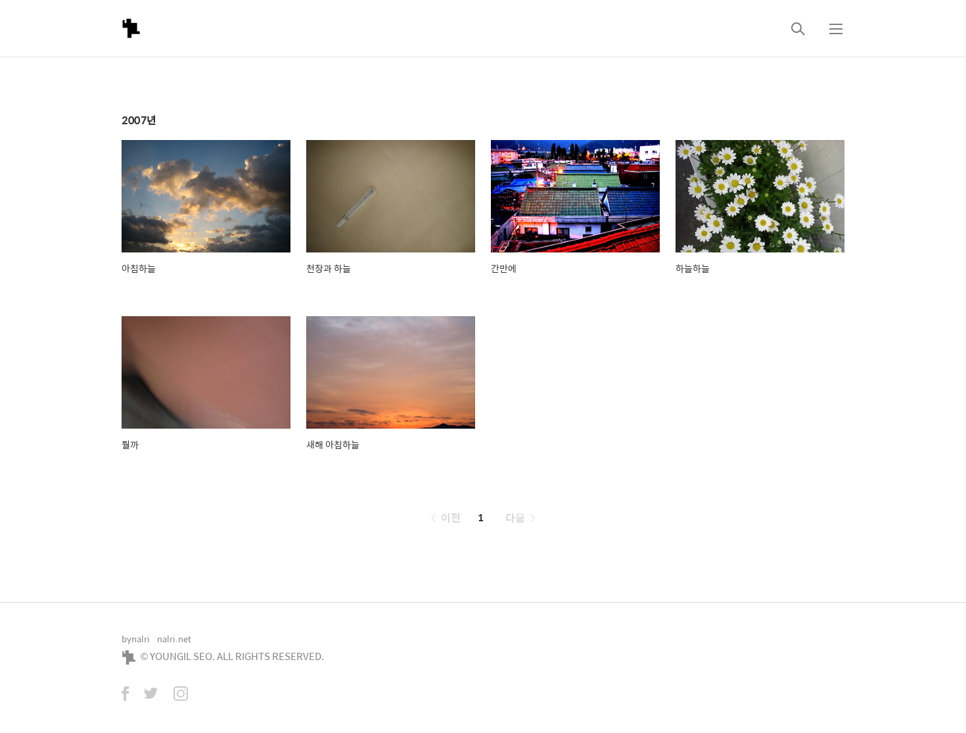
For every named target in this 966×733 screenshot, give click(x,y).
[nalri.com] (131, 28)
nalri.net (174, 639)
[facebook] (125, 694)
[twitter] (151, 694)
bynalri (136, 639)
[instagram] (180, 694)
